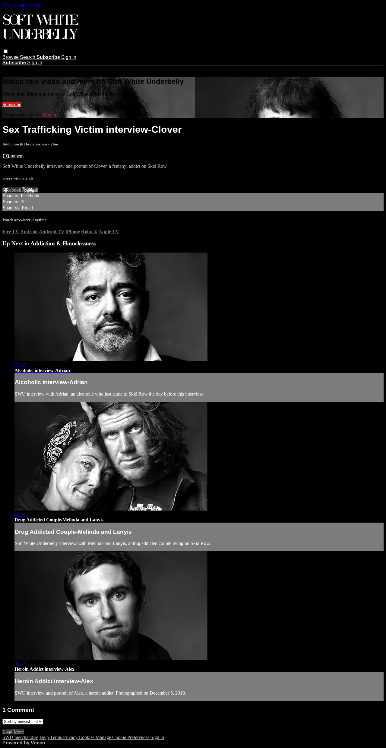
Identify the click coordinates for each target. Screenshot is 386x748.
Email (32, 190)
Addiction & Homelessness (25, 144)
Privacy (71, 737)
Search (28, 57)
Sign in (68, 57)
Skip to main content (22, 5)
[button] (6, 51)
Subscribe (11, 104)
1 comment (13, 155)
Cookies (87, 737)
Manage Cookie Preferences (123, 737)
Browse (11, 57)
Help (45, 737)
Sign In (34, 62)
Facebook (12, 190)
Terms (56, 737)
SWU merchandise (20, 737)
